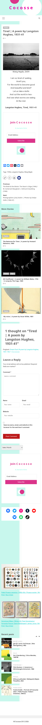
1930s (9, 172)
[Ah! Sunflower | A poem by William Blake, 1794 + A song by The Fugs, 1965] (21, 263)
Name (5, 400)
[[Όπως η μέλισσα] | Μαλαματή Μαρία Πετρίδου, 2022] (6, 669)
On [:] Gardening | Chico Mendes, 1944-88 (24, 647)
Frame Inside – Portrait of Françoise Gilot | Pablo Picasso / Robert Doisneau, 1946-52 (25, 682)
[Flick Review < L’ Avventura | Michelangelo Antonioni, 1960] (6, 657)
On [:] (15, 644)
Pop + (12, 274)
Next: (19, 197)
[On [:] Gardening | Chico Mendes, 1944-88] (6, 645)
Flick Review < (17, 655)
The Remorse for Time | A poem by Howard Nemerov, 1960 (19, 242)
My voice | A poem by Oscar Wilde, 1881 (18, 316)
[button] (3, 18)
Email (24, 400)
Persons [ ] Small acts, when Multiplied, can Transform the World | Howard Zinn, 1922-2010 (26, 694)
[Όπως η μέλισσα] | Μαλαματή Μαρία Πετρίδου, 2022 (26, 670)
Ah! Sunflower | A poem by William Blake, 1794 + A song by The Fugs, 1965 (20, 280)
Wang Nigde (28, 172)
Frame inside (17, 678)
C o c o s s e (21, 8)
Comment (7, 372)
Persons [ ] (16, 690)
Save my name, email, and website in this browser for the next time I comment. (18, 426)
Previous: (20, 187)
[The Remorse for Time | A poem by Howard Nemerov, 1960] (21, 226)
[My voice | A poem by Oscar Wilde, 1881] (21, 301)
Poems (6, 28)
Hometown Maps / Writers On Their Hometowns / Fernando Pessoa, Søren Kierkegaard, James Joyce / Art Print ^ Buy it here (20, 623)
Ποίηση (15, 667)
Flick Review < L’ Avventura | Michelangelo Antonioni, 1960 (23, 658)
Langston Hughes (18, 172)
